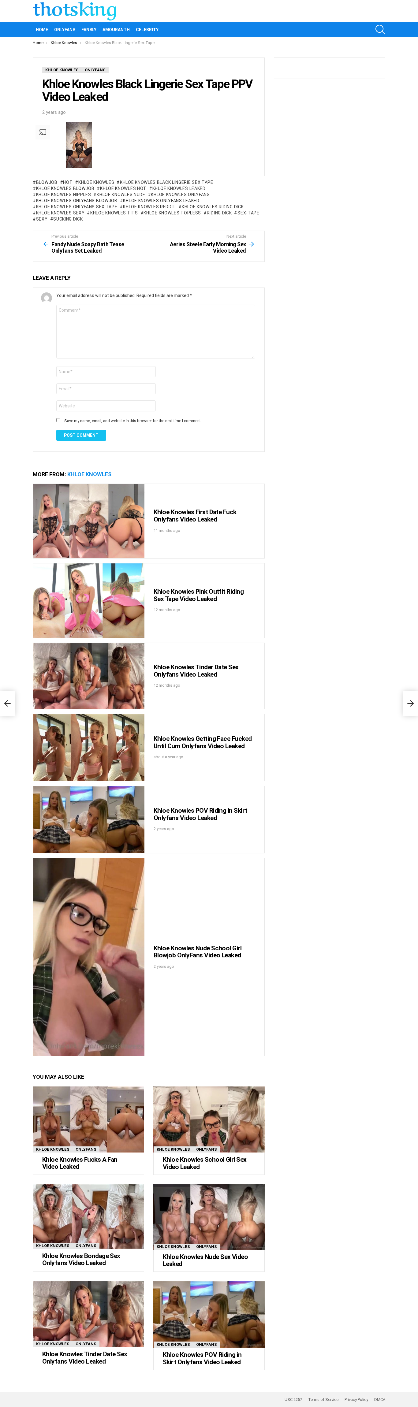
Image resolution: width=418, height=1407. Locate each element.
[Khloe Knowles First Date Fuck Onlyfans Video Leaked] (88, 521)
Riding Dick (219, 212)
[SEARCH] (380, 29)
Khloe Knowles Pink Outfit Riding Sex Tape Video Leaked (199, 595)
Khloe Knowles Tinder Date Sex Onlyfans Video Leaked (196, 670)
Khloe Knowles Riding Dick (213, 206)
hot (68, 182)
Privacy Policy (356, 1399)
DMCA (379, 1399)
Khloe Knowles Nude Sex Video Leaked (205, 1260)
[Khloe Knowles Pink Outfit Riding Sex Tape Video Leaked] (88, 600)
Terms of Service (323, 1399)
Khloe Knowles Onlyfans (180, 194)
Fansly (88, 29)
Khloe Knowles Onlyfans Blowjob (77, 200)
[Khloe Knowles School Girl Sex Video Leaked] (209, 1119)
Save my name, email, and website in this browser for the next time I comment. (133, 420)
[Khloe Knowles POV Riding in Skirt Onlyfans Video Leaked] (88, 819)
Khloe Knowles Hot (123, 188)
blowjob (47, 182)
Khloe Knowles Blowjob (65, 188)
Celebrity (147, 29)
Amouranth (116, 29)
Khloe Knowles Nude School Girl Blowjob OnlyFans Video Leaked (197, 952)
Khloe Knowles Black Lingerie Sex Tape (166, 182)
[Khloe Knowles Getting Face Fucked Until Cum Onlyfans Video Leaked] (88, 747)
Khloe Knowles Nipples (63, 194)
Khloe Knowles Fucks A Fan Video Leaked (80, 1163)
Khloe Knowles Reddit (149, 206)
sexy (42, 219)
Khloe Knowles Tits (114, 212)
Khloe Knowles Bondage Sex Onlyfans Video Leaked (81, 1259)
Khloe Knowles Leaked (179, 188)
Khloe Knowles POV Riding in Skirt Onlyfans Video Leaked (200, 814)
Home (42, 29)
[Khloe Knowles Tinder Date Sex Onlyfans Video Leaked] (88, 676)
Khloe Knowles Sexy (60, 212)
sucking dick (68, 219)
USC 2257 (293, 1399)
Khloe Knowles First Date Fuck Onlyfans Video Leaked (195, 515)
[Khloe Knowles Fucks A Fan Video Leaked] (88, 1119)
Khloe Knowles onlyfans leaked (161, 200)
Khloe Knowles (96, 182)
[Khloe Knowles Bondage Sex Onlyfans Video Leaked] (88, 1216)
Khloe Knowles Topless (172, 212)
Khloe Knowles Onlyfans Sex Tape (76, 206)
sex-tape (248, 212)
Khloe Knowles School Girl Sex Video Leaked (205, 1163)
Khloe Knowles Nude (121, 194)
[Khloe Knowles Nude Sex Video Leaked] (209, 1217)
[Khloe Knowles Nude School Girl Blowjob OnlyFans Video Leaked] (88, 957)
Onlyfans (64, 29)
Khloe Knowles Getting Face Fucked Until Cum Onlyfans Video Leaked (203, 742)
